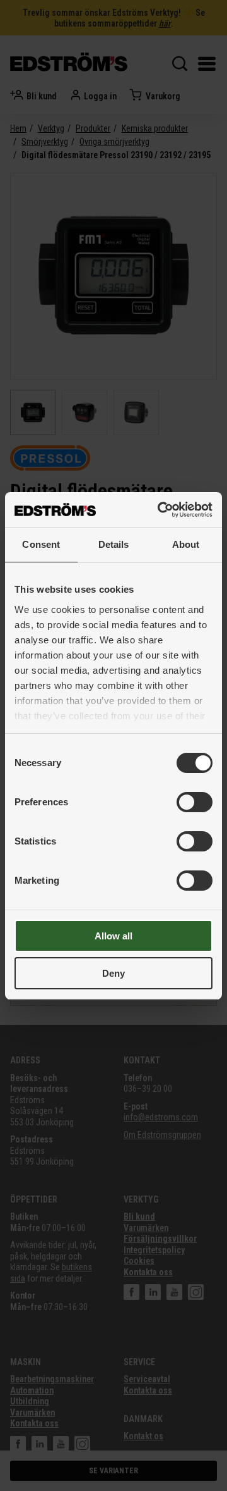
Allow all (113, 936)
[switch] (194, 802)
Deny (113, 973)
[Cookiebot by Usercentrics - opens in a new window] (160, 510)
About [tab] (186, 544)
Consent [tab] (41, 544)
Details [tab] (113, 544)
